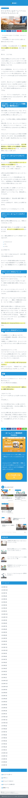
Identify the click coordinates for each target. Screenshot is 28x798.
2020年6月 (4, 698)
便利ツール (6, 787)
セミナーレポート (7, 774)
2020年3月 (4, 707)
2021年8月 (4, 656)
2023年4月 (4, 602)
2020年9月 (4, 689)
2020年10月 (4, 686)
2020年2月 (4, 710)
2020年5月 (4, 701)
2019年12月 (4, 716)
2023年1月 (4, 611)
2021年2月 (4, 674)
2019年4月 (4, 741)
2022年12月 (4, 614)
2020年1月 (4, 713)
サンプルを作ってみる (14, 476)
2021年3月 (4, 671)
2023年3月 (4, 605)
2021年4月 (4, 668)
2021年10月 (4, 650)
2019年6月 (4, 735)
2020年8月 (4, 692)
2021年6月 (4, 662)
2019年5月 (4, 738)
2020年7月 (4, 695)
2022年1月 (4, 644)
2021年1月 (4, 677)
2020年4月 (4, 704)
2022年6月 (4, 629)
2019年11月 (4, 719)
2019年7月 (4, 731)
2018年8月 (4, 762)
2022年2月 (4, 641)
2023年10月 (4, 590)
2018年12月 (4, 753)
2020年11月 (4, 683)
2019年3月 (4, 744)
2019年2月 (4, 747)
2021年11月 (4, 647)
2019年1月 (4, 750)
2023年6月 (4, 596)
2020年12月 (4, 680)
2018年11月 (4, 756)
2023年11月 (4, 587)
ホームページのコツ (5, 8)
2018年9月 (4, 759)
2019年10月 (4, 722)
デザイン (5, 777)
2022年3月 (4, 638)
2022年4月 (4, 635)
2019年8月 (4, 728)
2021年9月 (4, 653)
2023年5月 (4, 599)
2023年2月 (4, 608)
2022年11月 (4, 617)
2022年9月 (4, 620)
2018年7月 (4, 765)
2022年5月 (4, 632)
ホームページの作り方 (9, 784)
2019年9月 (4, 725)
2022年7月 (4, 626)
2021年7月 (4, 659)
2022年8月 (4, 623)
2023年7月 (4, 593)
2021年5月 (4, 665)
